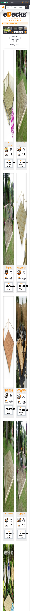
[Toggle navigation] (2, 10)
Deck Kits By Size (14, 23)
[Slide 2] (10, 139)
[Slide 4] (11, 263)
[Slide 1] (7, 139)
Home (6, 23)
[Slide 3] (24, 139)
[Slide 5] (24, 263)
